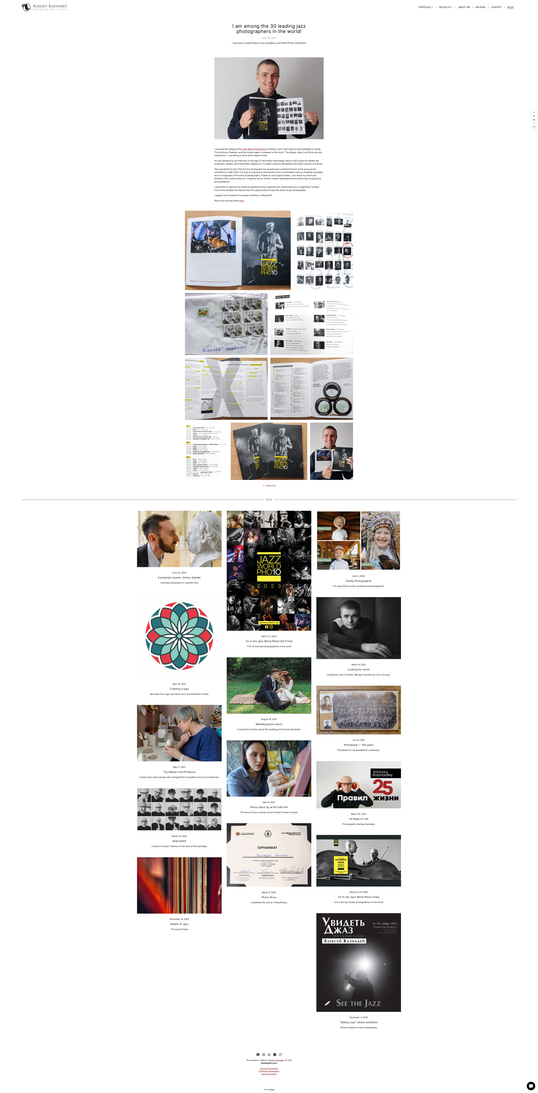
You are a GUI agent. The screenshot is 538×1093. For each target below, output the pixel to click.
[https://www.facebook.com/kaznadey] (258, 1054)
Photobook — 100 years (359, 744)
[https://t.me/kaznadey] (274, 1054)
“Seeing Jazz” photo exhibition (359, 1022)
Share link (271, 485)
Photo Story (269, 897)
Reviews (481, 7)
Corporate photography (269, 1071)
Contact (496, 7)
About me (464, 7)
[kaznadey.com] (44, 7)
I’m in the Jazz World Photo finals (358, 897)
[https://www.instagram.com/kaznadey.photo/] (263, 1054)
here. (241, 200)
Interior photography (269, 1068)
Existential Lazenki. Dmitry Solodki (179, 577)
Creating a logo (179, 688)
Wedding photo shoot (269, 724)
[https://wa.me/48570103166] (269, 1054)
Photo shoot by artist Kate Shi (269, 807)
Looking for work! (359, 669)
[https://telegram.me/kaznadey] (280, 1054)
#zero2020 (179, 841)
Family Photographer (359, 580)
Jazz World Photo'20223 (255, 149)
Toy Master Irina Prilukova (179, 771)
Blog (511, 7)
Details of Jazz (179, 924)
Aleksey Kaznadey (276, 1060)
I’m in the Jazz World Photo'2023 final (269, 641)
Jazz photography (269, 1074)
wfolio (272, 1089)
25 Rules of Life (358, 818)
